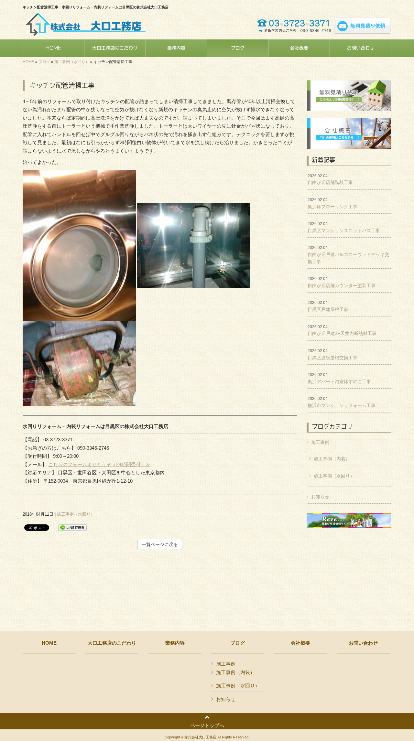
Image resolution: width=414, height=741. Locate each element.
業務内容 (175, 643)
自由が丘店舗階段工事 (330, 179)
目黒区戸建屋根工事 (328, 306)
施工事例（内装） (332, 458)
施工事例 (320, 442)
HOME (28, 61)
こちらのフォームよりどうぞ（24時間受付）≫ (99, 464)
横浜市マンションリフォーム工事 (342, 402)
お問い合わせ (363, 643)
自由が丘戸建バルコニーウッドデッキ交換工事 (348, 254)
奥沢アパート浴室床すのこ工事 (339, 378)
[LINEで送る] (72, 527)
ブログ (44, 61)
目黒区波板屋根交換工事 (332, 354)
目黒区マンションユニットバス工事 (344, 227)
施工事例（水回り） (71, 61)
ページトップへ (207, 725)
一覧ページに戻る (160, 544)
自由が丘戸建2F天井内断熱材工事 (342, 330)
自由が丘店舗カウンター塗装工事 (342, 282)
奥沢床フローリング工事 (332, 203)
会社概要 (300, 643)
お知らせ (320, 496)
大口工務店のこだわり (112, 643)
